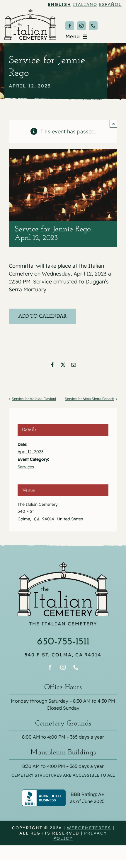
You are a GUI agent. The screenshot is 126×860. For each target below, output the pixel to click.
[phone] (93, 25)
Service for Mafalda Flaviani (34, 398)
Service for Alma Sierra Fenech (89, 398)
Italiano (85, 4)
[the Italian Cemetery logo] (30, 11)
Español (110, 4)
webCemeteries (89, 827)
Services (26, 466)
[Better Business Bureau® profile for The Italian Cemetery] (63, 793)
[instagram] (81, 25)
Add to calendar (42, 316)
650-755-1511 (63, 642)
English (59, 4)
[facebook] (69, 25)
